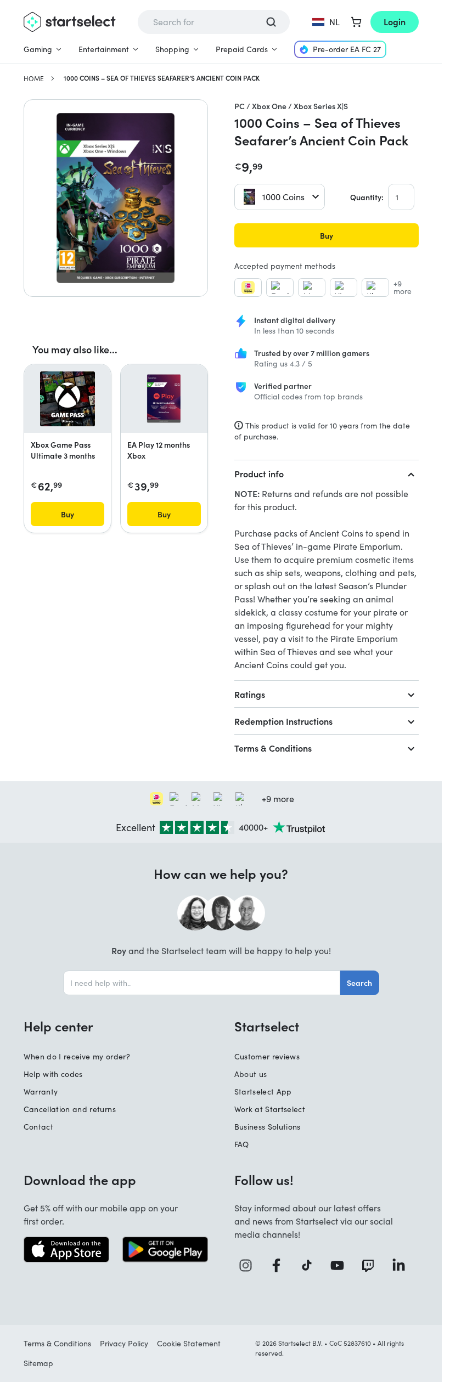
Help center (58, 1026)
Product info (259, 473)
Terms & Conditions (273, 748)
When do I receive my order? (77, 1056)
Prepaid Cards (242, 49)
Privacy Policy (124, 1343)
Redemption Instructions (283, 721)
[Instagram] (249, 1265)
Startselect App (263, 1091)
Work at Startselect (270, 1109)
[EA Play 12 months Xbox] (164, 398)
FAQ (241, 1144)
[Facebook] (280, 1265)
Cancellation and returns (70, 1109)
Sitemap (38, 1363)
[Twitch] (372, 1265)
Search (359, 982)
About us (250, 1074)
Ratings (249, 694)
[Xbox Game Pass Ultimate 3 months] (67, 398)
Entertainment (103, 49)
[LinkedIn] (402, 1265)
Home (34, 78)
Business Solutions (267, 1126)
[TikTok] (311, 1265)
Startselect (266, 1026)
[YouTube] (341, 1265)
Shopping (172, 49)
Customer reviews (267, 1056)
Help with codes (53, 1074)
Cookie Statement (189, 1343)
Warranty (41, 1091)
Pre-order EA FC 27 (347, 49)
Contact (38, 1126)
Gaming (38, 49)
